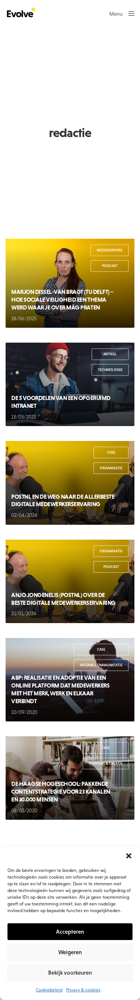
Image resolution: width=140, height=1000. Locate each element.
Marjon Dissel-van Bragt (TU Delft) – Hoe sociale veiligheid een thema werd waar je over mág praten (62, 299)
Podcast (110, 266)
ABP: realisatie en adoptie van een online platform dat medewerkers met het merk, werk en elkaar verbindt (60, 689)
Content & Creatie (105, 763)
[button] (129, 856)
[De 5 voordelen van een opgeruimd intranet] (70, 384)
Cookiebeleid (49, 990)
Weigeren (70, 952)
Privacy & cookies (83, 990)
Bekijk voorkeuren (70, 972)
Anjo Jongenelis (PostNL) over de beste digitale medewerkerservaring (63, 598)
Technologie (110, 370)
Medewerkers (109, 250)
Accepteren (70, 931)
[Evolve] (20, 13)
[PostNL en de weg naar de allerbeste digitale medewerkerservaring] (70, 482)
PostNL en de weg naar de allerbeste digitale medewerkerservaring (62, 500)
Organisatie (111, 468)
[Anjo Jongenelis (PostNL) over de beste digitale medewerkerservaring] (70, 581)
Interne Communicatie (101, 665)
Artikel (110, 354)
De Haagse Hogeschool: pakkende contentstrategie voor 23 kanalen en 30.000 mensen (60, 791)
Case (111, 452)
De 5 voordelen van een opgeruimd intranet (61, 401)
